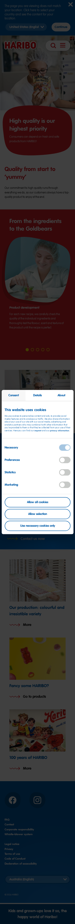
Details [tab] (37, 395)
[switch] (64, 460)
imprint (37, 430)
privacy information (59, 430)
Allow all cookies (37, 502)
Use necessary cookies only (37, 526)
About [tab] (61, 395)
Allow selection (37, 514)
